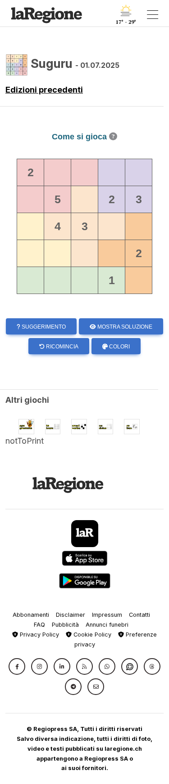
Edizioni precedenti (44, 89)
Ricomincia (61, 346)
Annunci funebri (107, 624)
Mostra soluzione (124, 327)
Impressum (107, 614)
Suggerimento (43, 327)
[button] (17, 666)
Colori (119, 346)
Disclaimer (70, 614)
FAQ (39, 624)
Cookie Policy (91, 634)
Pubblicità (65, 624)
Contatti (139, 614)
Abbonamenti (31, 614)
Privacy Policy (38, 634)
